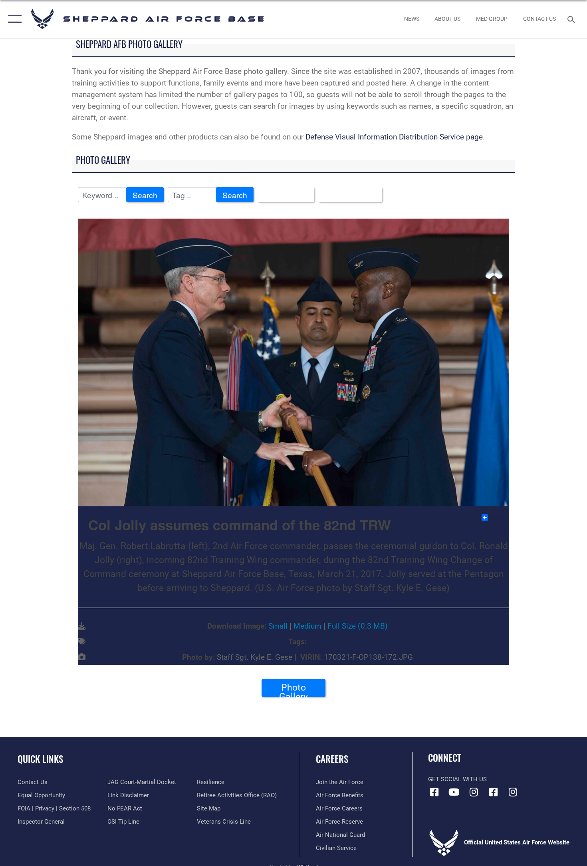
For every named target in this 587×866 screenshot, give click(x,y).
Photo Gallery (293, 689)
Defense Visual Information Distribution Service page (394, 136)
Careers (332, 759)
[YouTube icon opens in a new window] (454, 792)
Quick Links (40, 759)
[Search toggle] (572, 19)
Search (145, 194)
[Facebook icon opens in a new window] (434, 792)
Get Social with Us (457, 779)
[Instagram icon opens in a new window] (474, 792)
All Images (283, 194)
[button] (13, 19)
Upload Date (347, 194)
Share (499, 517)
